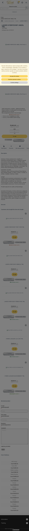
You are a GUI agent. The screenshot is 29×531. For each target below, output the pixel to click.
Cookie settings (15, 82)
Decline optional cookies (14, 79)
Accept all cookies (14, 76)
